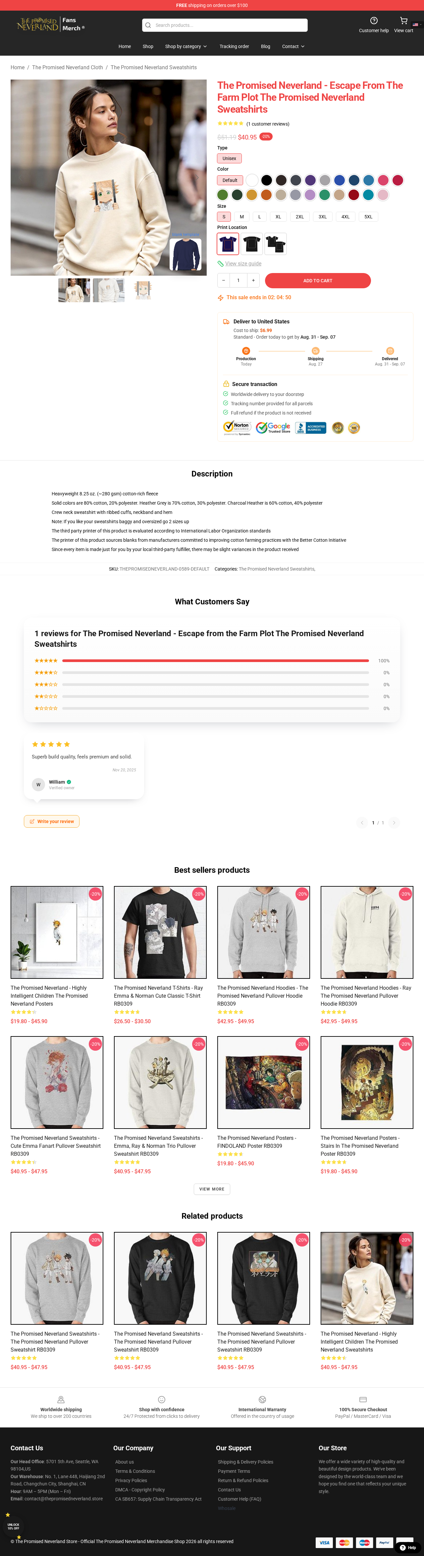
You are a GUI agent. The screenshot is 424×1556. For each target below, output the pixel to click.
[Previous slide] (21, 178)
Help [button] (412, 1547)
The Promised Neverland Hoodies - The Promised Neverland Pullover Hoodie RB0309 (262, 996)
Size (221, 206)
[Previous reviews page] (362, 823)
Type (222, 147)
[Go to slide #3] (143, 290)
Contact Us (229, 1489)
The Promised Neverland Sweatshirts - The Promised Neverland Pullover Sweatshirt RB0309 (55, 1342)
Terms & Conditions (135, 1471)
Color (223, 169)
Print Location (232, 227)
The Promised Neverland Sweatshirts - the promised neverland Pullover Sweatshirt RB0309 (261, 1342)
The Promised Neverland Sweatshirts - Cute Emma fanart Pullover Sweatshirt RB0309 (56, 1146)
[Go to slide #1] (74, 290)
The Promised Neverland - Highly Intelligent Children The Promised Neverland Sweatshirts (359, 1342)
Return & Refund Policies (243, 1480)
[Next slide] (196, 178)
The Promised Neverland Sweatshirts (154, 67)
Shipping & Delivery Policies (245, 1462)
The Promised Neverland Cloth (67, 67)
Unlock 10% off (13, 1526)
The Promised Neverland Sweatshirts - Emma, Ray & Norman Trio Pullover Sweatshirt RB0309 (158, 1146)
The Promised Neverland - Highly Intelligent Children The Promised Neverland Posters (49, 996)
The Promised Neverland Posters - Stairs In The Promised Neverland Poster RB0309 (360, 1146)
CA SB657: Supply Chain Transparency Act (158, 1499)
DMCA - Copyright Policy (140, 1489)
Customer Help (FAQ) (239, 1499)
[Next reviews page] (394, 823)
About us (124, 1462)
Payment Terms (234, 1471)
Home (18, 67)
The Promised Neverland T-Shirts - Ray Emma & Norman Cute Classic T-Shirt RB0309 (158, 996)
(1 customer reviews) (268, 124)
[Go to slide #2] (109, 290)
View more (212, 1189)
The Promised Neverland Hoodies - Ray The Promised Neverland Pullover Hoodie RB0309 (366, 996)
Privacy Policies (131, 1480)
